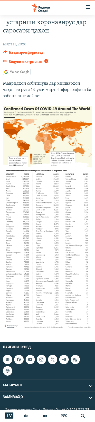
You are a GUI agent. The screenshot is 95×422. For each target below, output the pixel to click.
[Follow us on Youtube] (30, 359)
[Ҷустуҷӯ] (83, 416)
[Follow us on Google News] (7, 359)
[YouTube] (45, 416)
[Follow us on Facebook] (18, 359)
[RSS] (75, 359)
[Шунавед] (25, 416)
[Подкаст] (7, 370)
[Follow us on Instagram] (41, 359)
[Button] (23, 53)
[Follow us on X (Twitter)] (52, 359)
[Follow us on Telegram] (63, 359)
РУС (64, 416)
